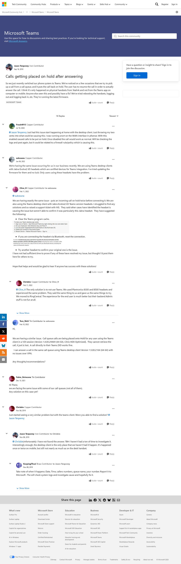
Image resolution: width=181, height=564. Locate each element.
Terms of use (102, 559)
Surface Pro (13, 515)
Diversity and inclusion (154, 537)
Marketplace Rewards (126, 542)
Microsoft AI (94, 515)
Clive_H (23, 188)
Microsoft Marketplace (127, 537)
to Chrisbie (55, 433)
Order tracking (43, 533)
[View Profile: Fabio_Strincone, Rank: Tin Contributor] (12, 379)
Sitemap (53, 559)
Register (164, 4)
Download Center (44, 519)
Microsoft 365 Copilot (97, 542)
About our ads (148, 559)
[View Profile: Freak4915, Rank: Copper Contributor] (12, 126)
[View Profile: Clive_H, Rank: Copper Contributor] (15, 189)
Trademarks (114, 559)
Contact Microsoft (66, 559)
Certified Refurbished (45, 537)
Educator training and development (72, 538)
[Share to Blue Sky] (109, 499)
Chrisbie (27, 281)
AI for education (70, 549)
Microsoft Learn (124, 524)
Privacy (77, 559)
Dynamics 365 (95, 524)
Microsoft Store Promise (46, 542)
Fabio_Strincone (23, 377)
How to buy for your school (74, 533)
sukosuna (20, 158)
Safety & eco (125, 559)
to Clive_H (54, 281)
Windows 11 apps (15, 546)
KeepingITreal (29, 463)
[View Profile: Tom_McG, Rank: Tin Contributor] (15, 322)
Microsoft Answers (18, 41)
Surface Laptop (14, 519)
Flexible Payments (44, 546)
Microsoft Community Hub (12, 12)
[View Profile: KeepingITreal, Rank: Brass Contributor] (19, 465)
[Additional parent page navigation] (27, 12)
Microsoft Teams (38, 12)
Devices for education (72, 519)
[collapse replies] (3, 124)
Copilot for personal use (17, 533)
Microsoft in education (72, 515)
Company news (151, 524)
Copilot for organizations (17, 528)
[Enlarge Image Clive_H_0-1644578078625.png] (41, 227)
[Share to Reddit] (104, 499)
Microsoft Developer (126, 519)
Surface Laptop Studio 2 (17, 524)
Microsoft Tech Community (128, 533)
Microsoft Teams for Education (75, 524)
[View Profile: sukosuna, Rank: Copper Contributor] (12, 159)
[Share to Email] (118, 499)
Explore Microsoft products (18, 542)
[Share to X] (99, 499)
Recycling (136, 559)
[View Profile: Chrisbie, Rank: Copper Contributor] (19, 283)
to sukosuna (50, 188)
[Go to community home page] (4, 4)
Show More (24, 313)
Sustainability (151, 546)
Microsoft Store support (46, 524)
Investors (149, 533)
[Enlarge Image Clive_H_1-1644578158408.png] (41, 242)
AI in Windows (14, 537)
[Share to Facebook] (95, 499)
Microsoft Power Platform (99, 533)
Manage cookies (89, 559)
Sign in (136, 75)
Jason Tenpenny (21, 65)
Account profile (43, 515)
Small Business (95, 546)
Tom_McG (24, 321)
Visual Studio (123, 546)
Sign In (174, 4)
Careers (149, 515)
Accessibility (150, 542)
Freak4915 (21, 124)
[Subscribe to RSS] (113, 499)
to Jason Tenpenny (61, 463)
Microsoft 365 (95, 528)
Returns (40, 528)
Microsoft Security (96, 519)
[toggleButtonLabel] (177, 12)
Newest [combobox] (113, 116)
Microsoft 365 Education (73, 528)
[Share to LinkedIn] (90, 499)
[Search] (157, 4)
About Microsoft (152, 519)
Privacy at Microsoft (153, 528)
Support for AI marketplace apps (130, 528)
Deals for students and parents (75, 544)
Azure (121, 515)
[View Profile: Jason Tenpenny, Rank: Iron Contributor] (9, 67)
